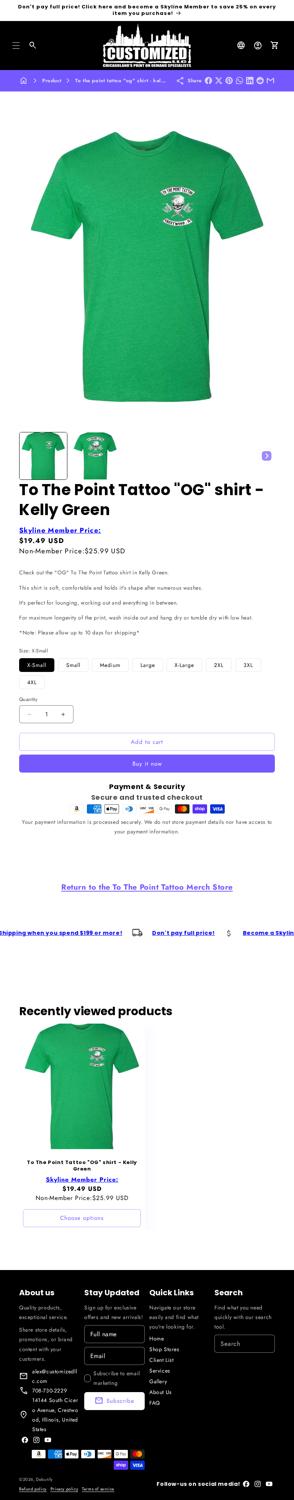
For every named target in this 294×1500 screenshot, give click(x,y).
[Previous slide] (27, 456)
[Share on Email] (270, 80)
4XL (32, 682)
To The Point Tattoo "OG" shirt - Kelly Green (82, 1165)
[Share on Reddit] (260, 80)
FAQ (154, 1403)
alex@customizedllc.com (54, 1376)
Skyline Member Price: (60, 530)
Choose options (82, 1218)
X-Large (184, 665)
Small (73, 665)
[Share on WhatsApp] (239, 80)
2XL (219, 665)
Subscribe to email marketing (116, 1378)
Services (159, 1370)
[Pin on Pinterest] (229, 80)
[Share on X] (218, 80)
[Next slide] (266, 456)
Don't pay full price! (136, 933)
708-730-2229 (49, 1390)
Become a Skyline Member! (238, 933)
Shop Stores (164, 1349)
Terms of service (98, 1489)
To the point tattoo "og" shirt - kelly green (128, 80)
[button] (16, 45)
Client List (161, 1360)
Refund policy (33, 1489)
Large (147, 665)
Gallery (158, 1381)
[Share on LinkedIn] (249, 80)
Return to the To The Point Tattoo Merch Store (147, 887)
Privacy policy (64, 1489)
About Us (160, 1392)
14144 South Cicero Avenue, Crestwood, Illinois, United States (55, 1414)
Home (156, 1338)
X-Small (36, 665)
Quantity (28, 699)
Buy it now (147, 764)
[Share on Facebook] (208, 80)
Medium (110, 665)
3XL (248, 665)
